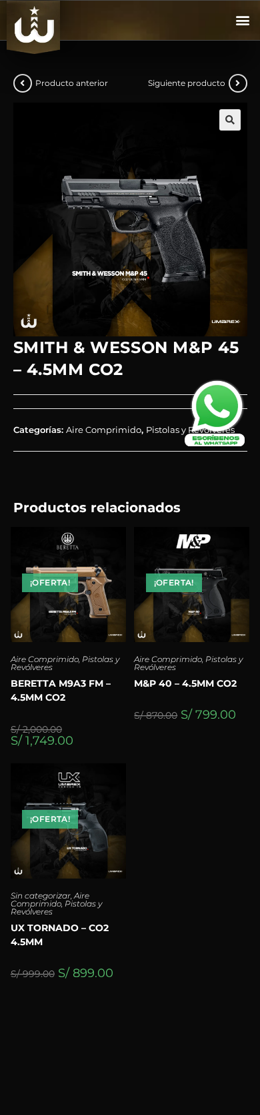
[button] (242, 20)
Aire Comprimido (45, 659)
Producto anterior (71, 83)
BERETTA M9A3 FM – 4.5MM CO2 (61, 690)
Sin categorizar (41, 896)
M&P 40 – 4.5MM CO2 (185, 683)
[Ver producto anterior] (22, 83)
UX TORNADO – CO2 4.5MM (60, 935)
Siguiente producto (186, 83)
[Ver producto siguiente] (238, 83)
